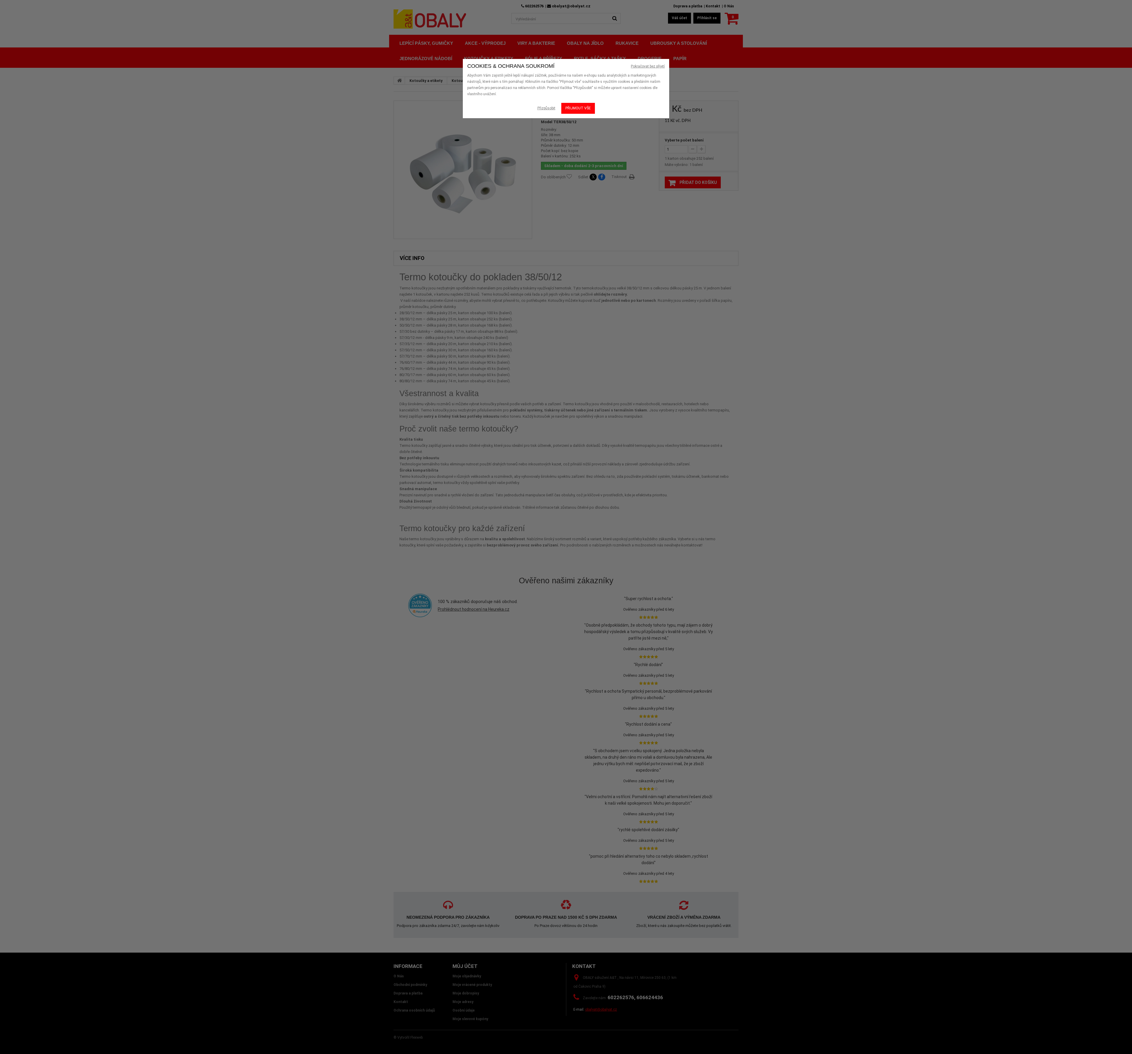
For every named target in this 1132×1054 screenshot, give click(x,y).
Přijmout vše (578, 108)
